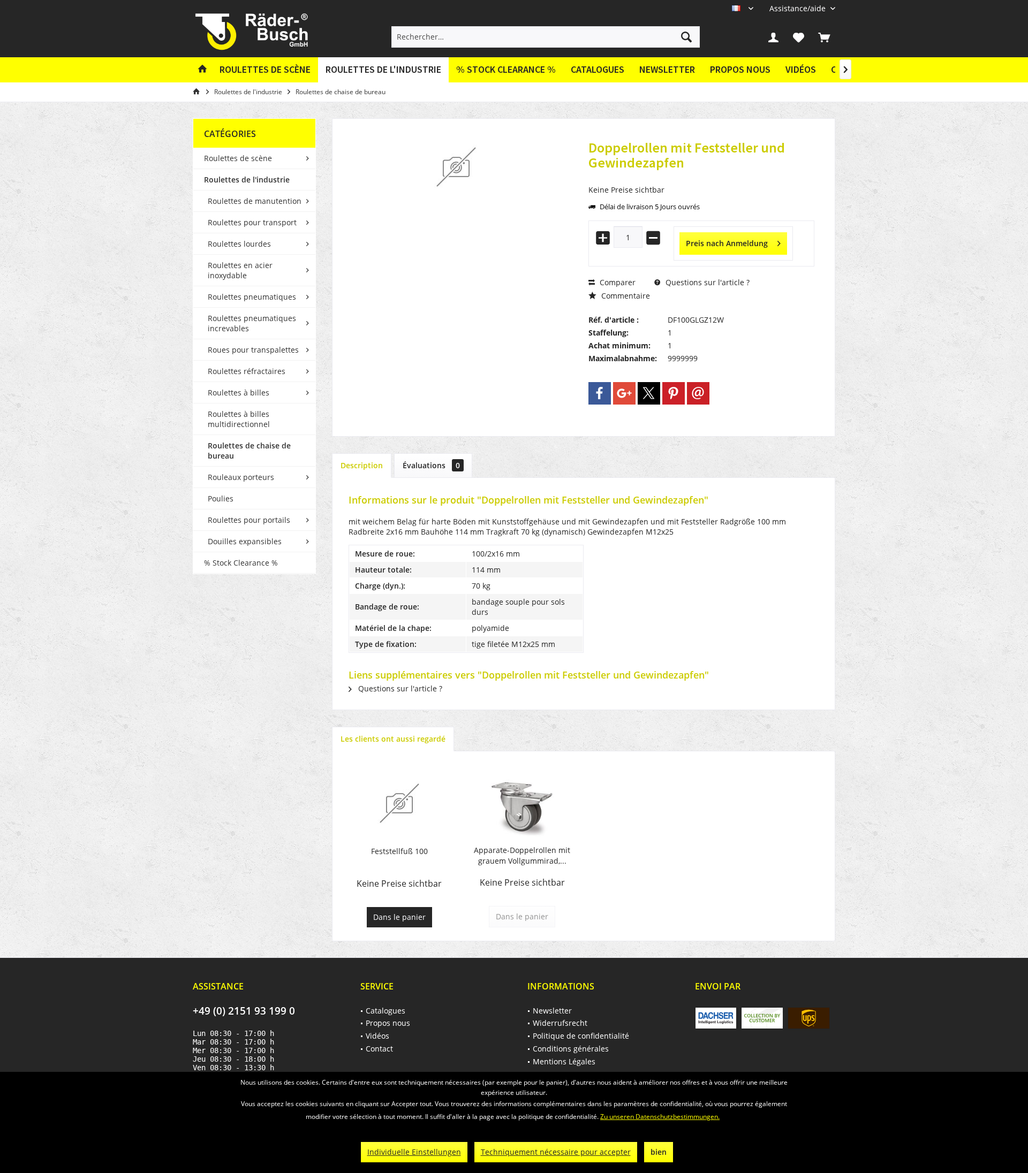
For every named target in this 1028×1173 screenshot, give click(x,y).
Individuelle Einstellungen (414, 1152)
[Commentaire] (701, 177)
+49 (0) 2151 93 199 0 (244, 1011)
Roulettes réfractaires (246, 371)
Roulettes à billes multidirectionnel (239, 419)
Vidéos (800, 69)
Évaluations (431, 465)
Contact (379, 1048)
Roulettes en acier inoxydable (240, 270)
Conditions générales (571, 1048)
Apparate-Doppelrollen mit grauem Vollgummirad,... (522, 855)
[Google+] (624, 393)
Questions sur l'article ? (706, 282)
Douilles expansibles (245, 541)
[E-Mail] (698, 393)
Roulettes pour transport (252, 222)
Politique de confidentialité (581, 1036)
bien (659, 1152)
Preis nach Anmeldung (727, 243)
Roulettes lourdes (239, 244)
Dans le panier (399, 917)
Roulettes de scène (238, 158)
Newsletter (667, 69)
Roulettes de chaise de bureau (249, 450)
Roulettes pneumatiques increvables (252, 323)
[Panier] (824, 37)
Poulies (220, 498)
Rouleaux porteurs (241, 477)
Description (362, 465)
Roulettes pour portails (249, 520)
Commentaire (624, 296)
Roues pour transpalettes (253, 350)
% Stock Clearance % (241, 563)
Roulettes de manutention (254, 201)
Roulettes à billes (238, 392)
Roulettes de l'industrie (247, 179)
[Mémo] (799, 37)
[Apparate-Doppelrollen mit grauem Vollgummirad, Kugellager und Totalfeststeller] (522, 802)
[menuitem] (798, 8)
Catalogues (597, 69)
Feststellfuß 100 (399, 851)
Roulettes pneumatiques (252, 297)
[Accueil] (202, 69)
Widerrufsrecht (560, 1023)
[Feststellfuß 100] (399, 803)
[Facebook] (599, 393)
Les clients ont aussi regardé (393, 739)
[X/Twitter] (649, 393)
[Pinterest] (673, 393)
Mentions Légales (564, 1061)
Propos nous (740, 69)
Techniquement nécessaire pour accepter (556, 1152)
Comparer (617, 282)
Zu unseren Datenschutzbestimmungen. (660, 1116)
